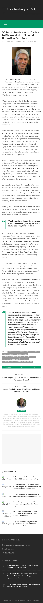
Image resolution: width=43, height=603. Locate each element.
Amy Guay (9, 41)
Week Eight (8, 361)
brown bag (13, 351)
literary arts (21, 354)
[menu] (5, 23)
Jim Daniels (8, 354)
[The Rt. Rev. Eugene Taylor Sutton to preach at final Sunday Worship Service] (6, 495)
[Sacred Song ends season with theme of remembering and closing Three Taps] (6, 503)
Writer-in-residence (24, 361)
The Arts (24, 359)
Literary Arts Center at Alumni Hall (19, 356)
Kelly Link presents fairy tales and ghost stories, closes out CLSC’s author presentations (25, 524)
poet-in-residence (11, 359)
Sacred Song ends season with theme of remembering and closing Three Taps (26, 504)
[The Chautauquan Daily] (21, 9)
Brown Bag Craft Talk (29, 351)
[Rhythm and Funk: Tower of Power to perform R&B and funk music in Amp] (6, 478)
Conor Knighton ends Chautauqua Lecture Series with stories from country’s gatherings (25, 513)
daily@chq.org (9, 553)
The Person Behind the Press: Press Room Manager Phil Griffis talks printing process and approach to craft (27, 487)
